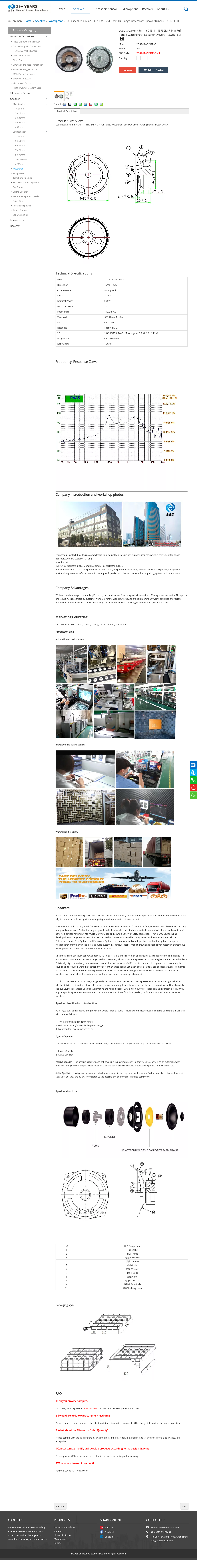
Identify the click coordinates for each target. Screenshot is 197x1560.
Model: (122, 44)
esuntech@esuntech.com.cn (165, 1527)
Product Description (67, 111)
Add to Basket (156, 70)
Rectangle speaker (22, 205)
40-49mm (20, 122)
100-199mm (21, 159)
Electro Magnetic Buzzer (25, 50)
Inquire (127, 70)
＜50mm (19, 136)
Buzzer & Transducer (22, 36)
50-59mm (20, 140)
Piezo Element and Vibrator (26, 41)
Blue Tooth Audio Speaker (26, 182)
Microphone (17, 220)
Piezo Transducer (21, 55)
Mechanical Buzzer (22, 83)
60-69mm (20, 145)
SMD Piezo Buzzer (22, 78)
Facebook (110, 1532)
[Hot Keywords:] (186, 9)
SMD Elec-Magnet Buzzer (25, 69)
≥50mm (19, 127)
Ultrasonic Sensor (20, 93)
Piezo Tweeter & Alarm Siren (27, 87)
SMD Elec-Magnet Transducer (28, 64)
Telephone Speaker (22, 177)
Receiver (15, 226)
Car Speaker (19, 187)
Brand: (122, 48)
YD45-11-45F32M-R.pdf (148, 53)
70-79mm (20, 150)
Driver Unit (18, 201)
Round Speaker (20, 210)
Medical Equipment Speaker (26, 196)
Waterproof (18, 168)
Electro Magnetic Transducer (27, 46)
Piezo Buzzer (19, 60)
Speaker (15, 99)
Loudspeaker (19, 131)
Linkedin (109, 1536)
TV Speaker (18, 173)
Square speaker (20, 214)
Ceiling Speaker (20, 191)
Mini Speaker (19, 104)
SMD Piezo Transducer (24, 74)
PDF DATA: (124, 53)
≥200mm (19, 164)
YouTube (109, 1527)
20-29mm (20, 113)
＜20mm (19, 108)
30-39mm (20, 117)
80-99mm (20, 154)
